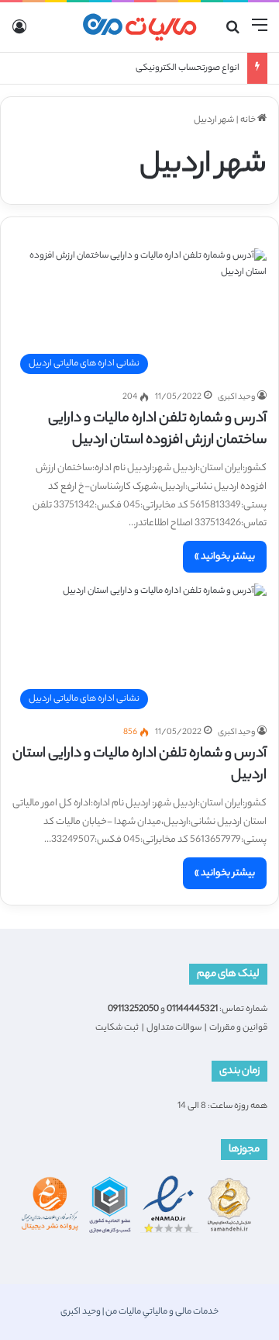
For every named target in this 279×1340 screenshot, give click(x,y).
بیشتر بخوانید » (225, 557)
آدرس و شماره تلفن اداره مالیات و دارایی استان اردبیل (139, 765)
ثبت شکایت (117, 1028)
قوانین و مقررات (238, 1028)
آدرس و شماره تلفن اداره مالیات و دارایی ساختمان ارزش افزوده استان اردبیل (157, 429)
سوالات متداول (174, 1028)
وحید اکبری (236, 397)
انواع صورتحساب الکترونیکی (187, 68)
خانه (248, 120)
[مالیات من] (140, 27)
